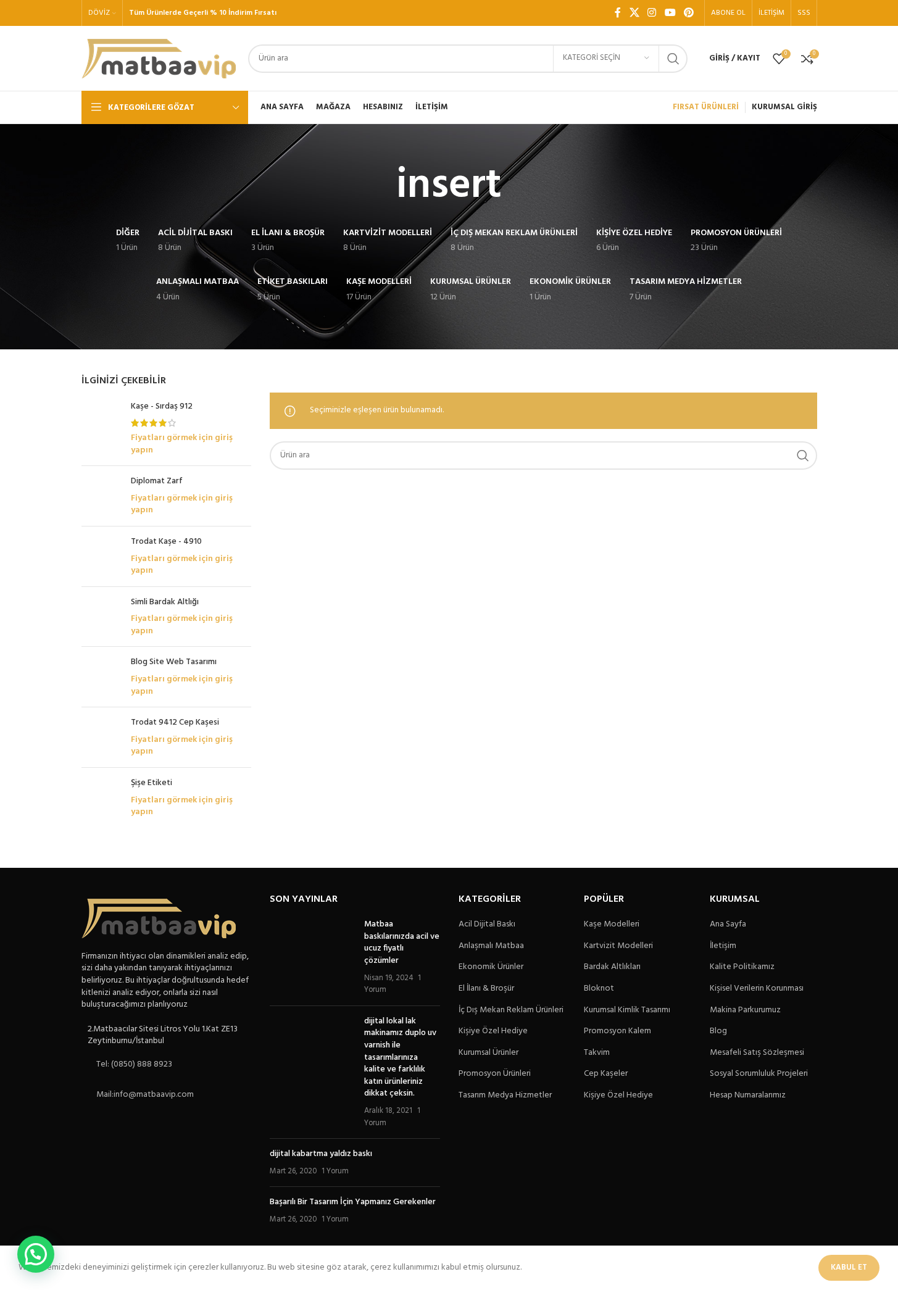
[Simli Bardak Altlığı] (101, 617)
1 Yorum (335, 1171)
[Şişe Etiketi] (101, 797)
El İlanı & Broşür (486, 989)
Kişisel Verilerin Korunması (757, 989)
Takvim (597, 1053)
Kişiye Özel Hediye (493, 1031)
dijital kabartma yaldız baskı (321, 1154)
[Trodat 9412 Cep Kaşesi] (101, 737)
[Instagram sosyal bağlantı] (652, 13)
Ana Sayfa (728, 924)
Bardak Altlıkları (612, 967)
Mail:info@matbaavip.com (145, 1095)
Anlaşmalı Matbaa (491, 946)
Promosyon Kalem (617, 1031)
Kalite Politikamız (742, 967)
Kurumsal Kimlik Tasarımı (627, 1010)
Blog (718, 1031)
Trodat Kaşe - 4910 (166, 542)
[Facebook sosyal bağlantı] (617, 13)
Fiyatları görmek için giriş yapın (182, 444)
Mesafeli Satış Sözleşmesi (757, 1053)
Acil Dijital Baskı (487, 924)
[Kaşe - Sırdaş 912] (101, 428)
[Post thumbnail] (312, 957)
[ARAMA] (673, 58)
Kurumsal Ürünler (488, 1053)
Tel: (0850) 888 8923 (134, 1064)
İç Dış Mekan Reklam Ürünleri (511, 1010)
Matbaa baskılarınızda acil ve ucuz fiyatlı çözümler (401, 942)
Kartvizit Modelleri (618, 946)
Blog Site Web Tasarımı (174, 662)
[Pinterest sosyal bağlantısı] (688, 13)
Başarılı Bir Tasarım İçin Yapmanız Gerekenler (353, 1202)
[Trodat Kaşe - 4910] (101, 556)
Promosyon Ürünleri (495, 1074)
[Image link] (158, 918)
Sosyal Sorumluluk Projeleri (759, 1074)
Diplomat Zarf (157, 481)
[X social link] (634, 13)
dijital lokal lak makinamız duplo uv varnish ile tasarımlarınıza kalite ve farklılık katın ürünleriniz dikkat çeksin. (400, 1057)
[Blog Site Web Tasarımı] (101, 676)
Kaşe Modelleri (611, 924)
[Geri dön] (380, 186)
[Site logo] (158, 58)
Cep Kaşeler (606, 1074)
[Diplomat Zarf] (101, 496)
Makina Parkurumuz (745, 1010)
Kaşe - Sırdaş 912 (162, 407)
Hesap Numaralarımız (748, 1095)
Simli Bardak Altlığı (165, 602)
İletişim (723, 946)
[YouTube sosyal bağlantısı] (670, 13)
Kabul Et (849, 1267)
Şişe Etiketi (151, 783)
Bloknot (599, 989)
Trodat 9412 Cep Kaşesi (175, 723)
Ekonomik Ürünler (491, 967)
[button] (35, 1254)
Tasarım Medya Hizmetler (505, 1095)
